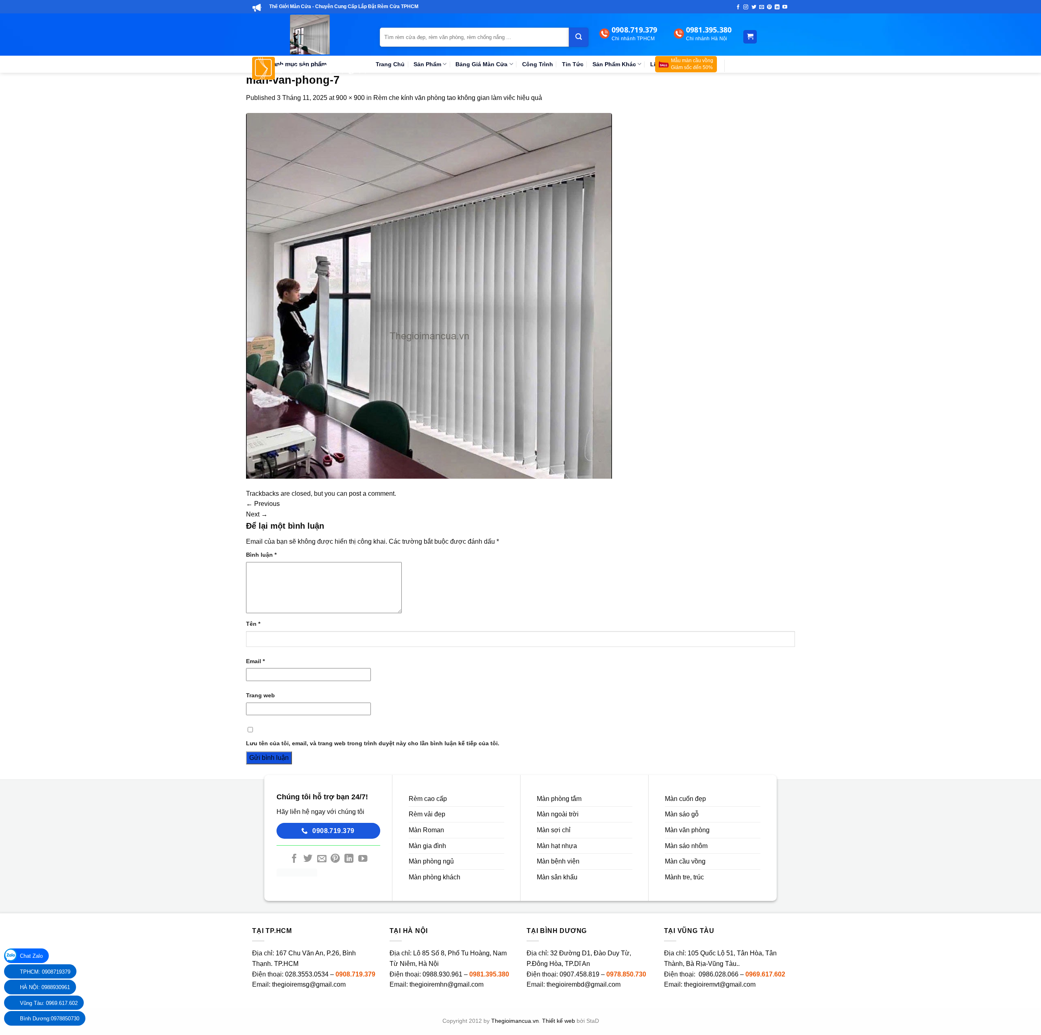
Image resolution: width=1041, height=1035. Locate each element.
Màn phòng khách (434, 877)
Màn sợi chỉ (554, 830)
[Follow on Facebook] (738, 7)
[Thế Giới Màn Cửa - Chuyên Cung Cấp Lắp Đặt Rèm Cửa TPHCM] (310, 47)
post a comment (371, 493)
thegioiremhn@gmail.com (446, 984)
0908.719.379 (355, 974)
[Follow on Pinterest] (769, 7)
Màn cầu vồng (685, 861)
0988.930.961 (442, 974)
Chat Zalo (31, 956)
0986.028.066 (719, 974)
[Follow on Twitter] (753, 7)
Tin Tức (573, 64)
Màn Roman (426, 830)
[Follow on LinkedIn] (777, 7)
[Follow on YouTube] (784, 7)
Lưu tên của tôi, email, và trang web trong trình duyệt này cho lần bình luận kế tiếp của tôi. (372, 743)
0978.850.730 (626, 974)
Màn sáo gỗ (682, 814)
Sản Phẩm (427, 64)
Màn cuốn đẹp (685, 798)
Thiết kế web (558, 1021)
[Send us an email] (761, 7)
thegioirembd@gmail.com (584, 984)
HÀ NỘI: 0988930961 (45, 987)
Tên (253, 624)
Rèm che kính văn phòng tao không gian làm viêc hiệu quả (457, 97)
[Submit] (578, 37)
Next (257, 514)
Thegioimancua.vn (515, 1021)
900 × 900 (350, 97)
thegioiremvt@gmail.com (720, 984)
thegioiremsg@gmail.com (309, 984)
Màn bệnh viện (558, 861)
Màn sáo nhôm (686, 845)
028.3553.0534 (307, 974)
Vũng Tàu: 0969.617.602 (49, 1003)
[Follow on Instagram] (745, 7)
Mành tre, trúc (684, 877)
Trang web (260, 695)
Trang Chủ (390, 64)
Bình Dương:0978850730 (49, 1018)
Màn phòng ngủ (431, 861)
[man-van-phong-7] (429, 295)
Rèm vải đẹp (427, 814)
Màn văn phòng (687, 830)
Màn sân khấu (557, 877)
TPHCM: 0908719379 (45, 972)
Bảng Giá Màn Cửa (481, 64)
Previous (263, 503)
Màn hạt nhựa (557, 845)
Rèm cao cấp (428, 798)
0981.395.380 (489, 974)
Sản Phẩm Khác (614, 64)
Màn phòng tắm (559, 798)
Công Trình (537, 64)
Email (255, 661)
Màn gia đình (427, 845)
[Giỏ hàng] (750, 36)
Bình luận (261, 554)
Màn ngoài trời (558, 814)
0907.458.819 (579, 974)
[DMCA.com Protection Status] (297, 871)
